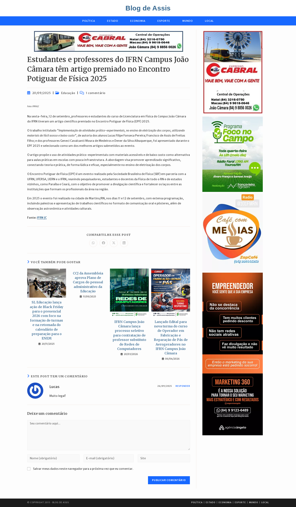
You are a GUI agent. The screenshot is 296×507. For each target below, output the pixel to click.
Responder (183, 386)
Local (265, 502)
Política (197, 502)
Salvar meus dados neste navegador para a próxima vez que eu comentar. (83, 469)
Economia (225, 502)
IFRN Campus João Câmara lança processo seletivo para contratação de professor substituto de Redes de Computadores (129, 335)
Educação (68, 93)
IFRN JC (42, 217)
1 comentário (96, 93)
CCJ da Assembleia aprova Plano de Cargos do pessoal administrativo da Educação (88, 282)
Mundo (253, 502)
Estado (210, 502)
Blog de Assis (148, 8)
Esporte (240, 502)
